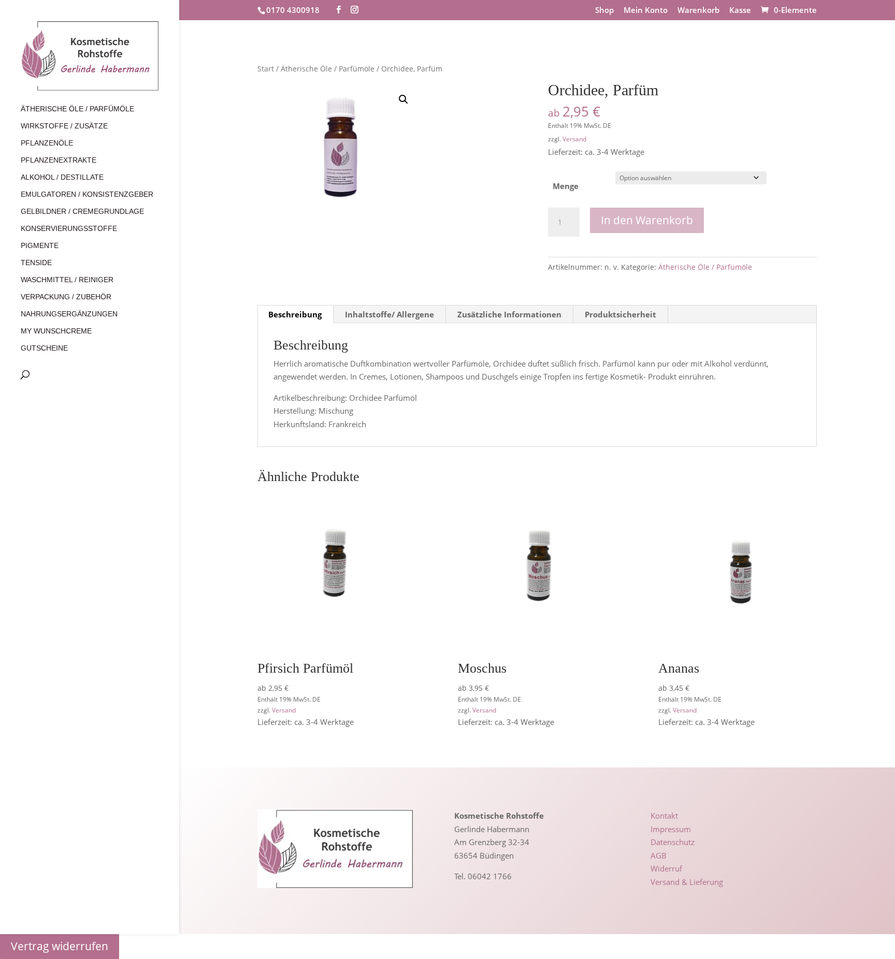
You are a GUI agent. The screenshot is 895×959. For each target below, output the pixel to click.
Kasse (740, 10)
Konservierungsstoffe (69, 229)
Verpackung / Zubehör (66, 297)
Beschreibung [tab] (295, 314)
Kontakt (664, 815)
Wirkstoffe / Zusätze (64, 126)
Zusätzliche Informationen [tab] (509, 314)
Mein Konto (646, 10)
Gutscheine (44, 348)
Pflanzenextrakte (58, 160)
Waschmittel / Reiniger (67, 280)
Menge (566, 186)
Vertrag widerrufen (59, 946)
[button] (403, 99)
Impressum (671, 829)
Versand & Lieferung (687, 882)
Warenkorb (698, 10)
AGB (659, 855)
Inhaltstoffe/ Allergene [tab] (389, 314)
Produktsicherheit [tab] (620, 314)
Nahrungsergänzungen (69, 314)
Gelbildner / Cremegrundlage (82, 211)
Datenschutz (673, 842)
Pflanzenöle (47, 143)
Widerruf (666, 868)
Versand (574, 139)
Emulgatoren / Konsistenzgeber (87, 194)
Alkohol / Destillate (62, 177)
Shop (604, 10)
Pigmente (40, 246)
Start (265, 69)
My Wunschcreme (56, 331)
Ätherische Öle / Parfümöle (77, 109)
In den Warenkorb (647, 220)
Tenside (36, 263)
